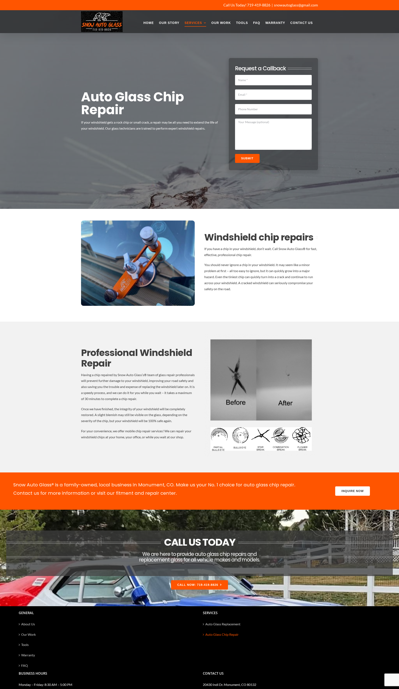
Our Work (28, 634)
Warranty (28, 655)
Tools (25, 645)
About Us (28, 624)
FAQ (24, 665)
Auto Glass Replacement (222, 624)
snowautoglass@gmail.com (296, 5)
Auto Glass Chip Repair (222, 634)
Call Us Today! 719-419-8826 (246, 5)
